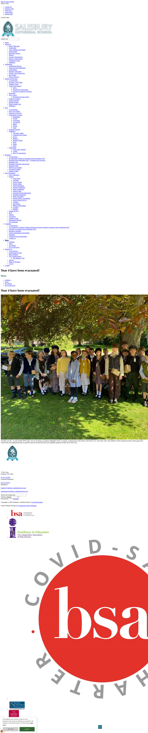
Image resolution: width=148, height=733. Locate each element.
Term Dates (16, 178)
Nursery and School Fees (17, 73)
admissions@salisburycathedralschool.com (14, 491)
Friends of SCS (14, 211)
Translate (16, 499)
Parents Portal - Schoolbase (21, 198)
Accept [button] (27, 729)
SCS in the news (14, 247)
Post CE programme (19, 153)
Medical (15, 138)
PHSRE (15, 209)
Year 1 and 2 (13, 95)
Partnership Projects (15, 220)
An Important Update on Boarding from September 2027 (27, 158)
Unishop (15, 202)
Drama (15, 126)
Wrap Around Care (15, 104)
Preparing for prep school (21, 97)
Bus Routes (12, 75)
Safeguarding (13, 51)
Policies (11, 55)
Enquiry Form (9, 9)
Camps (15, 151)
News (7, 240)
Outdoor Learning (14, 99)
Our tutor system (18, 133)
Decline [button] (10, 729)
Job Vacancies (13, 222)
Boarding (8, 155)
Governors (12, 216)
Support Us (8, 249)
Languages (16, 120)
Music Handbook (18, 189)
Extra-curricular (14, 100)
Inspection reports (14, 53)
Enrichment (12, 148)
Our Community (10, 173)
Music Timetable (18, 196)
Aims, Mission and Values (17, 50)
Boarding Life (13, 162)
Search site (4, 495)
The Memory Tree (18, 258)
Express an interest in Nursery (22, 91)
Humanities (16, 117)
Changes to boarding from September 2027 (22, 229)
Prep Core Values (14, 111)
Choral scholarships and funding (19, 233)
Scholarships (13, 70)
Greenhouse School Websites (27, 506)
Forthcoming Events (15, 253)
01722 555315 (5, 483)
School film (12, 48)
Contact (7, 265)
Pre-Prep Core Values (16, 82)
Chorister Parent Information (22, 193)
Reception (12, 93)
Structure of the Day (15, 113)
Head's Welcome (14, 46)
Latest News (9, 12)
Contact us (12, 238)
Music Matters (13, 254)
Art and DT (16, 122)
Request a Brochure (15, 71)
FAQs (15, 88)
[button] (9, 17)
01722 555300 (5, 477)
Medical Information (19, 206)
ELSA (15, 137)
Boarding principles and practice (19, 164)
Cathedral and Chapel (20, 135)
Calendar (16, 180)
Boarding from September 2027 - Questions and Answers (27, 160)
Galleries (11, 242)
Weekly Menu (17, 184)
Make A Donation (14, 262)
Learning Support (14, 129)
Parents (11, 177)
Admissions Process (15, 66)
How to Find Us (14, 77)
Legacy (11, 264)
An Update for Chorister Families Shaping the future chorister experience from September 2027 (39, 227)
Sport (14, 128)
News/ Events (17, 182)
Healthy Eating (13, 102)
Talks (14, 142)
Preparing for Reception (20, 90)
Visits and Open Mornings (17, 68)
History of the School (15, 59)
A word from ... (14, 251)
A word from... (13, 80)
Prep (6, 108)
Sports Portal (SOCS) (20, 200)
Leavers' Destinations (15, 57)
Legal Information (37, 502)
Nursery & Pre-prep (11, 79)
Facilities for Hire (14, 61)
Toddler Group (13, 84)
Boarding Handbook (19, 195)
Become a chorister (15, 231)
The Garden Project (15, 256)
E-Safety (15, 207)
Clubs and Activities (19, 149)
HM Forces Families (15, 167)
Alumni (11, 215)
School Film (9, 14)
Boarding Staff (13, 166)
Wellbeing (12, 106)
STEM (15, 119)
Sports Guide (17, 191)
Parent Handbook (18, 186)
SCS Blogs (12, 245)
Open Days (8, 10)
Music (15, 124)
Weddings (12, 62)
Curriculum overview (15, 115)
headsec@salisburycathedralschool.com (13, 488)
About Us (8, 44)
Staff (10, 213)
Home (7, 42)
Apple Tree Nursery (15, 86)
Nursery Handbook (19, 187)
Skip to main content (7, 2)
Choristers (8, 224)
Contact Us (8, 7)
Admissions (8, 64)
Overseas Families (14, 169)
